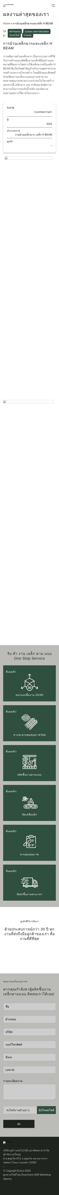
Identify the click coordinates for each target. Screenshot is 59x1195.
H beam (28, 35)
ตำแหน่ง (11, 1019)
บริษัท (9, 1032)
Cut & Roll (14, 35)
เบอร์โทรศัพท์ (14, 1044)
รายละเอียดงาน (12, 1081)
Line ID (10, 1069)
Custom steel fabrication (37, 31)
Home (6, 23)
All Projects (14, 31)
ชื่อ (7, 1006)
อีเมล (9, 1057)
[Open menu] (53, 5)
